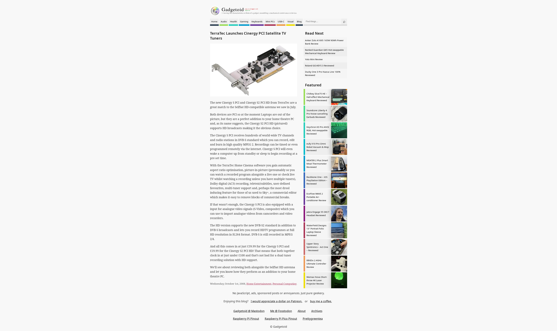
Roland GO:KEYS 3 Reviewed (319, 65)
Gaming (244, 21)
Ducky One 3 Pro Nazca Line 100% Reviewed (322, 73)
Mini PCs (270, 21)
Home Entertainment (258, 283)
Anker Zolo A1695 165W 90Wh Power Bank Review (324, 42)
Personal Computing (284, 283)
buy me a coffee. (321, 301)
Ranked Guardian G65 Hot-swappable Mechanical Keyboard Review (324, 51)
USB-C (281, 21)
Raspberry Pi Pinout (246, 319)
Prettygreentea (313, 319)
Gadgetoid (233, 9)
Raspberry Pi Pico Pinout (281, 319)
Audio (224, 21)
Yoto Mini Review (314, 59)
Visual (290, 21)
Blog (299, 21)
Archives (316, 311)
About (302, 311)
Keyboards (257, 21)
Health (233, 21)
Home (214, 21)
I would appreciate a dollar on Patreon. (276, 301)
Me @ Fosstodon (281, 311)
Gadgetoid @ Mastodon (249, 311)
